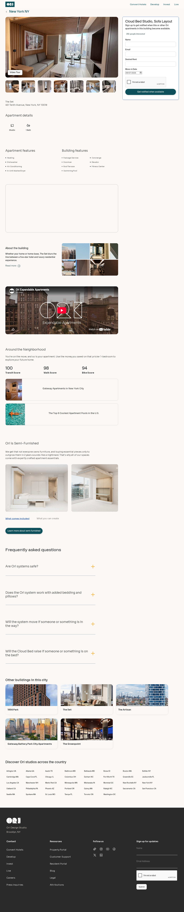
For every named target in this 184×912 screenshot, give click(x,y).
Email (127, 50)
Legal (53, 877)
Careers (10, 877)
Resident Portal (58, 863)
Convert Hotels (138, 4)
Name (128, 40)
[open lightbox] (61, 48)
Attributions (57, 884)
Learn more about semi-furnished (24, 531)
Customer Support (60, 856)
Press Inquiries (14, 884)
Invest (166, 4)
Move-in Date (131, 69)
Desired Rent (131, 59)
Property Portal (58, 849)
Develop (154, 4)
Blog (52, 870)
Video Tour (15, 72)
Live (176, 4)
